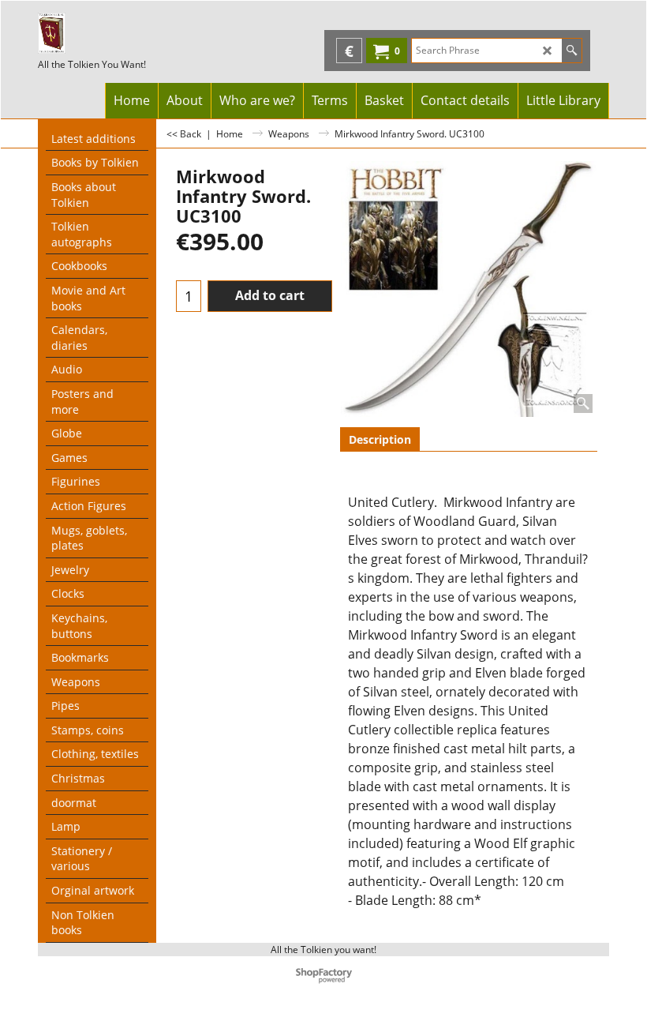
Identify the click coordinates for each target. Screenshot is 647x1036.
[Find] (572, 50)
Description (380, 439)
